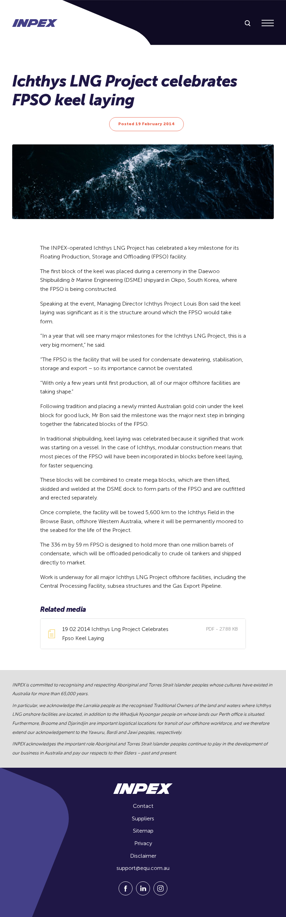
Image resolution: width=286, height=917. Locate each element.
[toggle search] (248, 23)
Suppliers (143, 818)
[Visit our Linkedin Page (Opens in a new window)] (143, 893)
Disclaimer (143, 855)
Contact (143, 806)
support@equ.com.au (143, 868)
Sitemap (143, 830)
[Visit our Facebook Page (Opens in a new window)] (126, 893)
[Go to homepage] (35, 23)
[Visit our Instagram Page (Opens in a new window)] (160, 893)
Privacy (143, 843)
